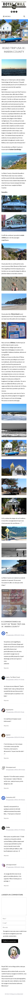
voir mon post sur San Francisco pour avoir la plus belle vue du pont (13, 106)
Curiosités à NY (10, 797)
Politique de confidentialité (16, 994)
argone (8, 735)
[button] (24, 16)
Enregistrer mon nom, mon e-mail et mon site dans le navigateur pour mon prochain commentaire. (15, 933)
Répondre (6, 668)
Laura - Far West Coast (13, 677)
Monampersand (11, 767)
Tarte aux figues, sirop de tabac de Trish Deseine (14, 598)
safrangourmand (11, 864)
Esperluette (9, 709)
